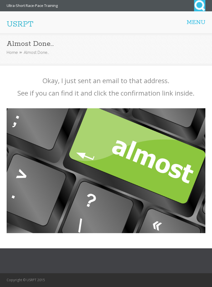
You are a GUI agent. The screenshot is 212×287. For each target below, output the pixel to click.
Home (12, 52)
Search (199, 5)
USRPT (20, 24)
